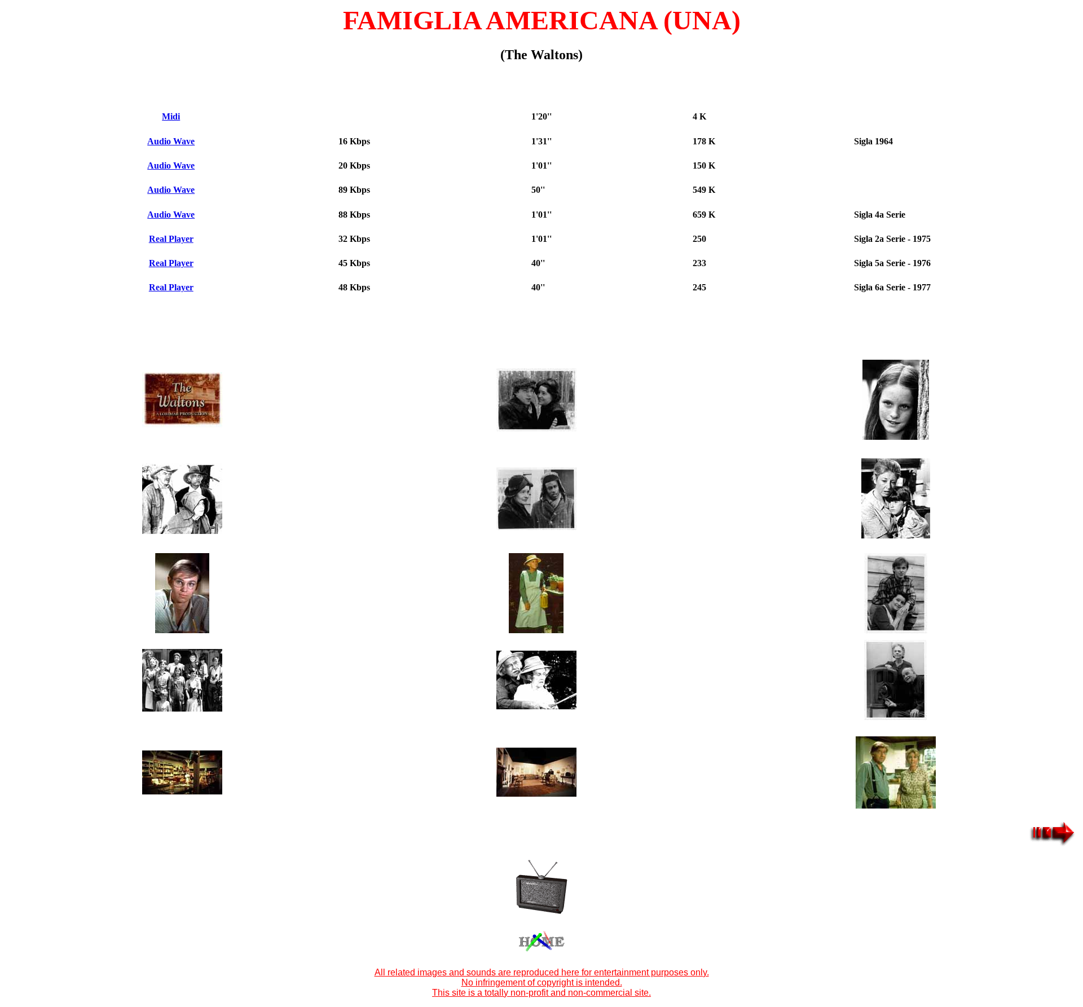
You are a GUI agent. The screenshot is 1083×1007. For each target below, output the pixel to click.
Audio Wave (171, 141)
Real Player (171, 239)
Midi (171, 116)
